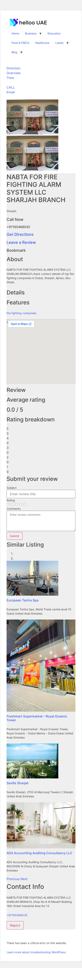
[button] (13, 879)
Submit (14, 536)
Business (30, 33)
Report (15, 925)
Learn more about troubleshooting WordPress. (36, 952)
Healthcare (42, 42)
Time (10, 78)
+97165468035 (17, 915)
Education (54, 33)
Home (15, 33)
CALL (11, 87)
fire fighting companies (21, 313)
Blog (14, 52)
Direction (13, 68)
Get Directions (20, 234)
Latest (59, 42)
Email (11, 92)
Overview (14, 73)
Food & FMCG (20, 42)
